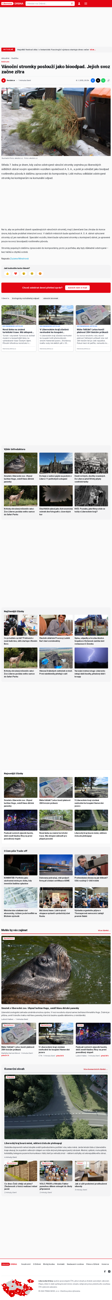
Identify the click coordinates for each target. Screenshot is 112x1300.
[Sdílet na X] (98, 80)
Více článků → (104, 930)
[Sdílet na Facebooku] (93, 80)
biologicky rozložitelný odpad (25, 298)
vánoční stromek (50, 298)
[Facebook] (105, 1271)
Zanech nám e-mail (77, 288)
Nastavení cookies (75, 1264)
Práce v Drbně (92, 1264)
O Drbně (37, 1264)
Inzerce (105, 1264)
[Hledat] (72, 3)
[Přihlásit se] (79, 3)
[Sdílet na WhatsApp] (103, 80)
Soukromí (26, 1264)
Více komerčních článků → (96, 1069)
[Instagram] (109, 1271)
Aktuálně (8, 49)
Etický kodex (49, 1264)
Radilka (14, 58)
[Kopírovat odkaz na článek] (108, 80)
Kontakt (60, 1264)
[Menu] (86, 3)
